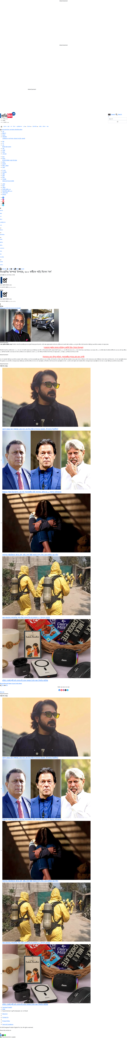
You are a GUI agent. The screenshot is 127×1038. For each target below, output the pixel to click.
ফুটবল (6, 147)
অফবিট (3, 150)
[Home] (7, 114)
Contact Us (5, 1017)
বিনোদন (28, 126)
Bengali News (8, 683)
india (3, 1009)
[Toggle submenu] (0, 232)
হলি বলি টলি (4, 160)
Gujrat (14, 683)
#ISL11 (4, 133)
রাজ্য (8, 126)
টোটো (20, 138)
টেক (18, 138)
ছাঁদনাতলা (4, 194)
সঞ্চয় (47, 126)
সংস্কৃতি (11, 160)
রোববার (3, 184)
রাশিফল (44, 126)
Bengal (2, 683)
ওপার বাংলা (4, 154)
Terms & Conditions (7, 1024)
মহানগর (5, 126)
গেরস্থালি (23, 138)
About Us (4, 1014)
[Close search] (108, 116)
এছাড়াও (1, 265)
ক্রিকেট (3, 147)
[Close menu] (0, 208)
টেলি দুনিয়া (15, 160)
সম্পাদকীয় (4, 179)
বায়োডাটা (4, 164)
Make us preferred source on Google (10, 308)
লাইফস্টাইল (34, 126)
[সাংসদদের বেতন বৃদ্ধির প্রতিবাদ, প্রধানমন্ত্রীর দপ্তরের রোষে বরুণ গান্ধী (63, 356)
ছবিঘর (40, 126)
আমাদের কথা (4, 181)
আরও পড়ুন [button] (2, 692)
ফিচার (3, 185)
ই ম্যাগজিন (4, 172)
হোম (3, 131)
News (20, 683)
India (17, 683)
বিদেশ (14, 126)
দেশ (11, 126)
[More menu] (126, 126)
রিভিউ (8, 160)
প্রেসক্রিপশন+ (19, 126)
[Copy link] (2, 290)
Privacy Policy (6, 1021)
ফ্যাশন (12, 138)
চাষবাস (3, 167)
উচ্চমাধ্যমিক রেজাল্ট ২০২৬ (7, 191)
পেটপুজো (15, 138)
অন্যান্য (9, 147)
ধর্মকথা (3, 152)
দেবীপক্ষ (3, 187)
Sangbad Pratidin (7, 1007)
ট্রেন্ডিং (3, 174)
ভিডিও (3, 177)
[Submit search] (117, 121)
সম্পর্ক (9, 138)
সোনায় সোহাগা (5, 193)
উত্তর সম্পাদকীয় (10, 181)
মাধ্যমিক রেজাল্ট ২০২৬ (6, 189)
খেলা (24, 126)
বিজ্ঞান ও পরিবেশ (5, 165)
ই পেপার (3, 170)
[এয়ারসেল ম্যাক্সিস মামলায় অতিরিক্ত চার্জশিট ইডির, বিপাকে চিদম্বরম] (63, 347)
